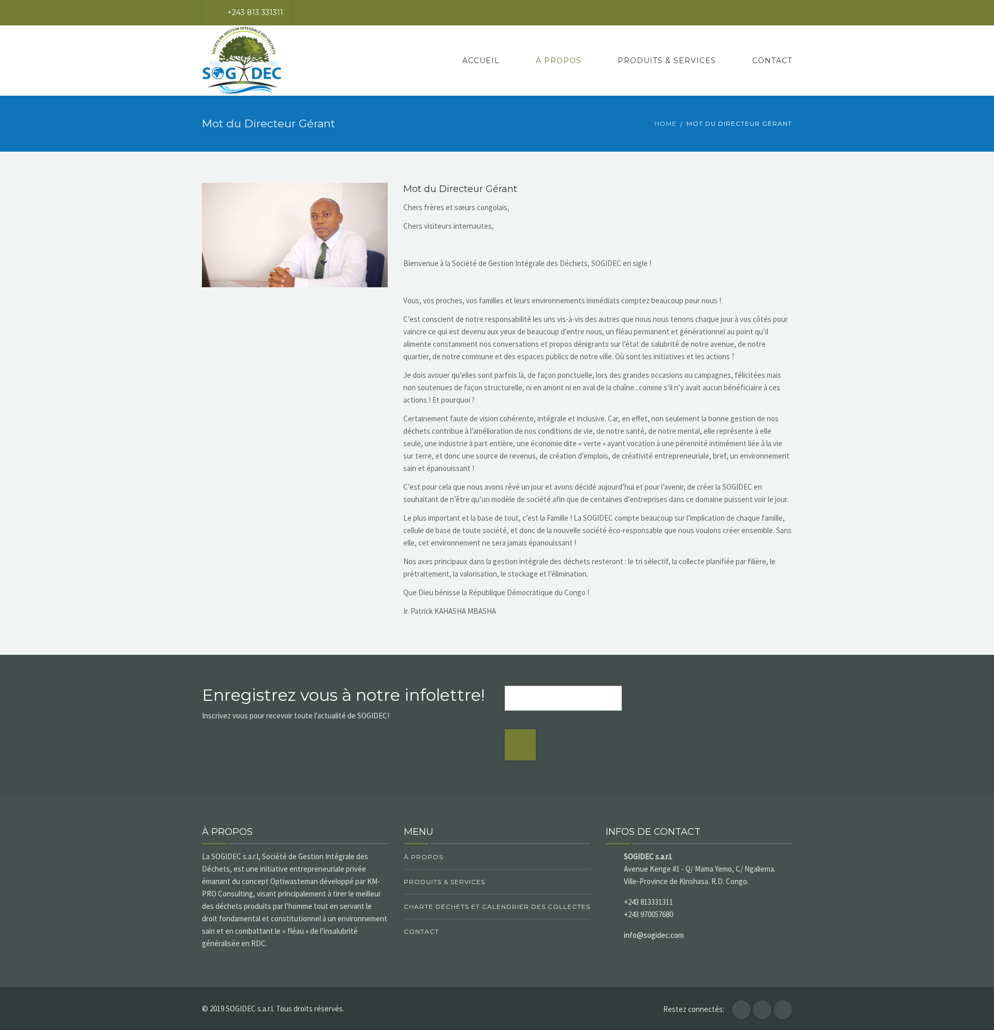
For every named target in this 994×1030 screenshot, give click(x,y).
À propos (558, 60)
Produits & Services (667, 60)
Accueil (481, 60)
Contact (772, 60)
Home (665, 123)
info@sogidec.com (654, 935)
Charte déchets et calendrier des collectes (497, 906)
